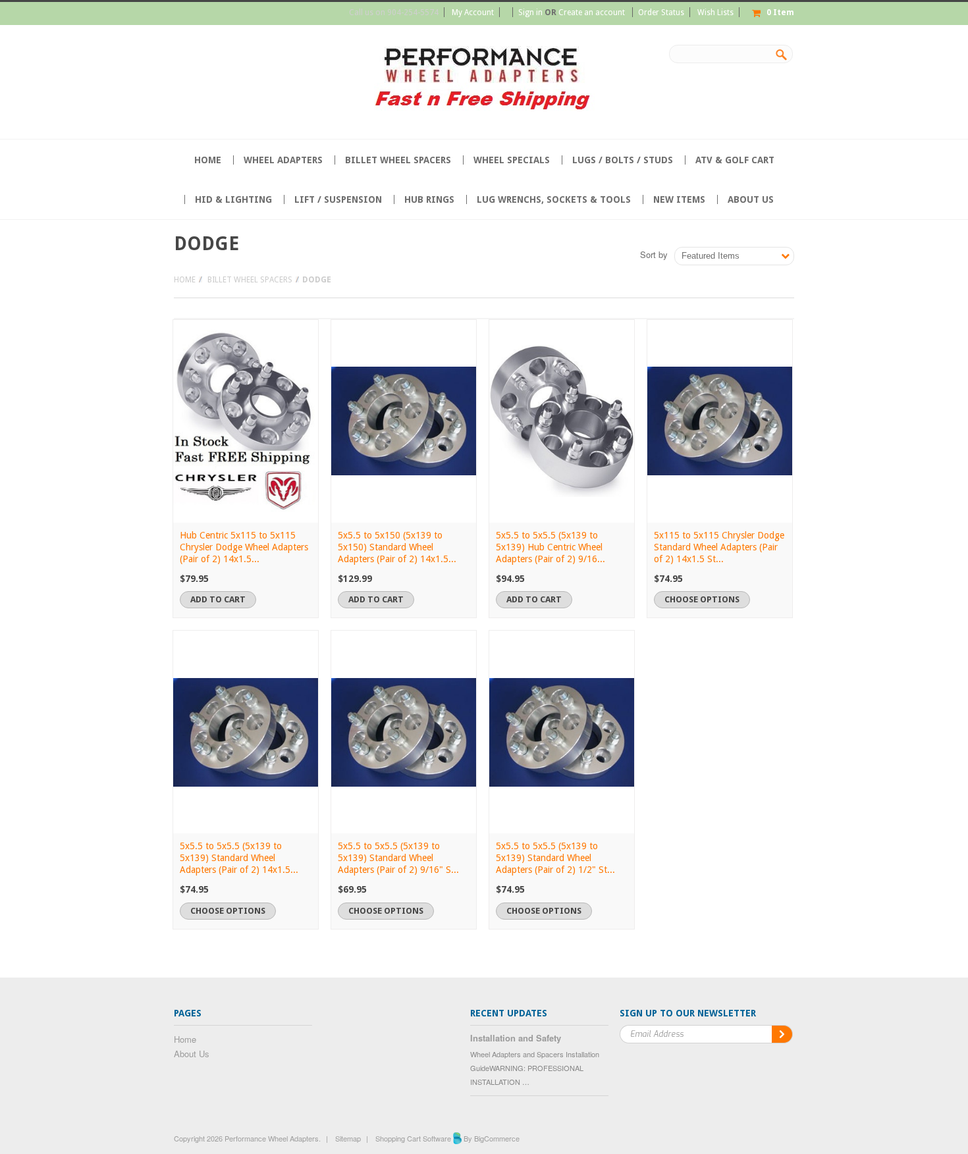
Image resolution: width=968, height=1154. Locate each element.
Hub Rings (429, 199)
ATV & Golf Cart (734, 160)
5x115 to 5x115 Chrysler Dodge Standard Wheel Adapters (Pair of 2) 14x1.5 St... (719, 547)
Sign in (530, 12)
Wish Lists (715, 12)
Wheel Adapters (283, 160)
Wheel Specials (511, 160)
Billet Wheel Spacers (398, 160)
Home (185, 279)
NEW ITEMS (679, 199)
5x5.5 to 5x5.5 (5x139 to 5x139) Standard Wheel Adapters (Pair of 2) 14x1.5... (239, 858)
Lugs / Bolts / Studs (622, 160)
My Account (473, 12)
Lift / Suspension (338, 199)
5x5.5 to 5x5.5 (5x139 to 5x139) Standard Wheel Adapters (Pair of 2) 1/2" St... (555, 858)
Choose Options (701, 599)
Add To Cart (218, 599)
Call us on (394, 12)
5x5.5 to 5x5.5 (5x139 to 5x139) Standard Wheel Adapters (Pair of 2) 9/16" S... (398, 858)
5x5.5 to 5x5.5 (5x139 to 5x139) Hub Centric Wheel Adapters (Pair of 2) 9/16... (550, 547)
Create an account (591, 12)
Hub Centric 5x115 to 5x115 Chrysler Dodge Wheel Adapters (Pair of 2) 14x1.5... (244, 547)
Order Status (661, 12)
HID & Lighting (233, 199)
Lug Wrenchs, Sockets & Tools (554, 199)
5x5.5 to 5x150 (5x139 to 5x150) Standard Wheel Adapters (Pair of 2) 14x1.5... (397, 547)
